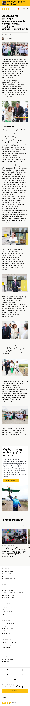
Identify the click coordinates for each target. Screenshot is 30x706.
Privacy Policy (4, 697)
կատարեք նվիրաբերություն (11, 434)
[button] (19, 9)
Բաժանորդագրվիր (15, 691)
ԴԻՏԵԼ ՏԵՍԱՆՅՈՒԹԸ (9, 127)
